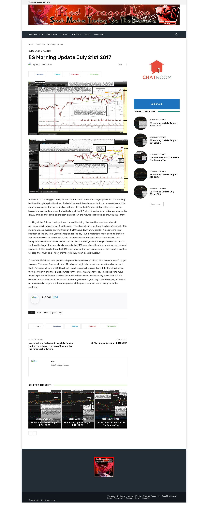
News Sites (99, 34)
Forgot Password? (115, 498)
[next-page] (35, 433)
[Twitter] (174, 2)
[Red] (30, 64)
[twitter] (57, 369)
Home (30, 44)
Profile (138, 496)
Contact (64, 34)
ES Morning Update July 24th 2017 (109, 343)
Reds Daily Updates (55, 44)
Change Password (151, 496)
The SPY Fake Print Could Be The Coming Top (110, 423)
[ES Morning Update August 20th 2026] (78, 409)
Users (130, 496)
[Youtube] (178, 2)
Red (37, 64)
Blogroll (87, 34)
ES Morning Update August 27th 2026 (45, 423)
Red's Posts (40, 44)
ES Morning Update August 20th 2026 (78, 423)
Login (137, 498)
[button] (176, 34)
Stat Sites (76, 34)
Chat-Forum (51, 34)
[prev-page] (30, 433)
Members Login (36, 34)
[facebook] (52, 369)
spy (60, 313)
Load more (155, 204)
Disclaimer (121, 496)
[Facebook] (171, 2)
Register (146, 498)
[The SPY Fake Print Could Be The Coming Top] (111, 409)
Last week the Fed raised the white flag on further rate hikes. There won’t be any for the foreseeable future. (50, 346)
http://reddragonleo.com (60, 365)
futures (46, 313)
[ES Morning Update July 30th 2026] (140, 192)
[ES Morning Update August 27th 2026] (44, 409)
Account (129, 498)
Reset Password (169, 496)
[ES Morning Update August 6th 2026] (140, 174)
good (54, 313)
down (39, 313)
